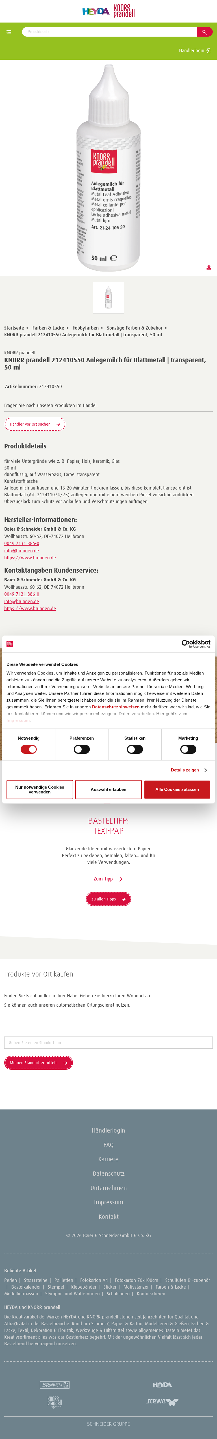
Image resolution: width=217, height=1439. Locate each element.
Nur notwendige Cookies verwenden (39, 789)
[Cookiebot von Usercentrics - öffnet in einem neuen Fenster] (186, 644)
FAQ (108, 1144)
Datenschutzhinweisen (116, 706)
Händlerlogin (192, 50)
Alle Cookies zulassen (177, 789)
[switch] (82, 749)
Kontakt (109, 1216)
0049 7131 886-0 (21, 543)
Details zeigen (185, 770)
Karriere (108, 1159)
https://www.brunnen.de (30, 558)
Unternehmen (108, 1187)
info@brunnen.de (21, 550)
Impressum (18, 720)
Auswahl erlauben (108, 789)
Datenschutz (109, 1173)
